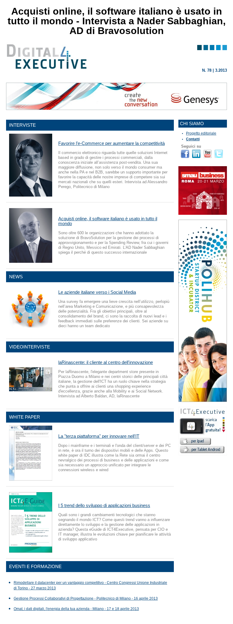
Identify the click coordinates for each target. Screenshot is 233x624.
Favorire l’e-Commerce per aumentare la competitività (111, 143)
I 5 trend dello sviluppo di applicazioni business (104, 505)
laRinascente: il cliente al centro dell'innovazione (105, 362)
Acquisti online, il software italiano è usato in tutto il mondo (107, 221)
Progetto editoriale (201, 133)
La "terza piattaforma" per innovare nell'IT (98, 436)
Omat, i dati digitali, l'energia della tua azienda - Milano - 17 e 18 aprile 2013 (76, 609)
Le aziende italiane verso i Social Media (97, 292)
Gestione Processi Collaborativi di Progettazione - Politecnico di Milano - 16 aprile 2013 (86, 598)
